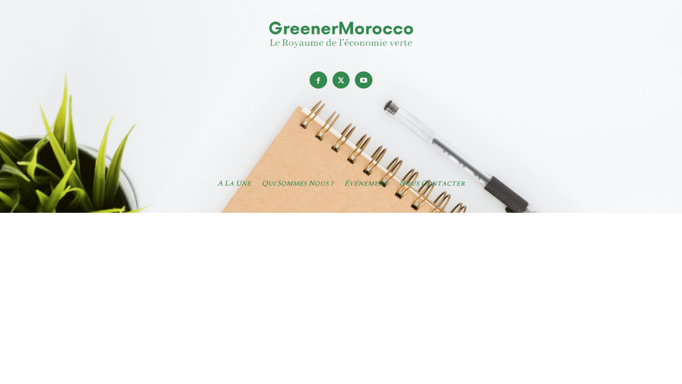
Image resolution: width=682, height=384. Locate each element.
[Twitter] (341, 80)
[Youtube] (363, 80)
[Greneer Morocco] (341, 34)
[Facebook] (318, 80)
